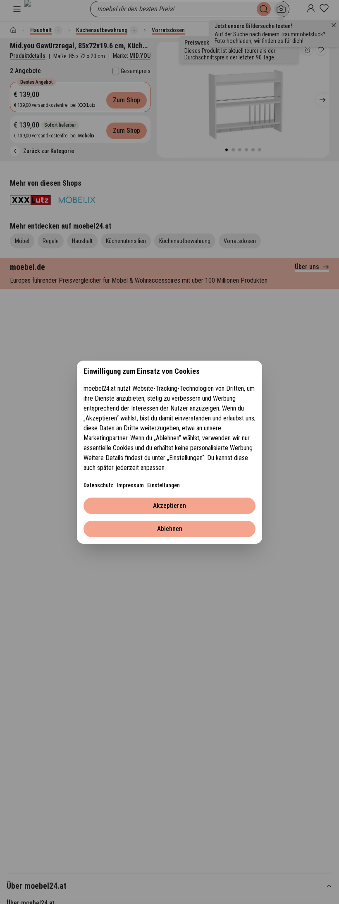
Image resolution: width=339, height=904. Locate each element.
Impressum (130, 485)
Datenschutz (98, 485)
